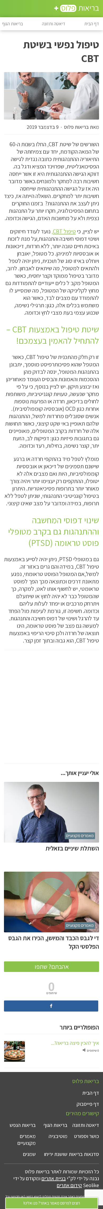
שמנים (29, 1154)
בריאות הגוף (55, 1125)
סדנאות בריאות (84, 1154)
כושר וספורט (86, 1136)
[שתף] (51, 1006)
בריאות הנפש (23, 1125)
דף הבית (91, 24)
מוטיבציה (58, 1136)
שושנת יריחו (55, 1154)
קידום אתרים (69, 1185)
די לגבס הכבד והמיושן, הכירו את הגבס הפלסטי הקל (53, 942)
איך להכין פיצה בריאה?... (75, 1043)
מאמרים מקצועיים (80, 835)
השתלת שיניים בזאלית (72, 848)
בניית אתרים (53, 1178)
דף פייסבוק (88, 1104)
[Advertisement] (51, 712)
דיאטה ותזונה (53, 24)
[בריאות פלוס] (76, 9)
